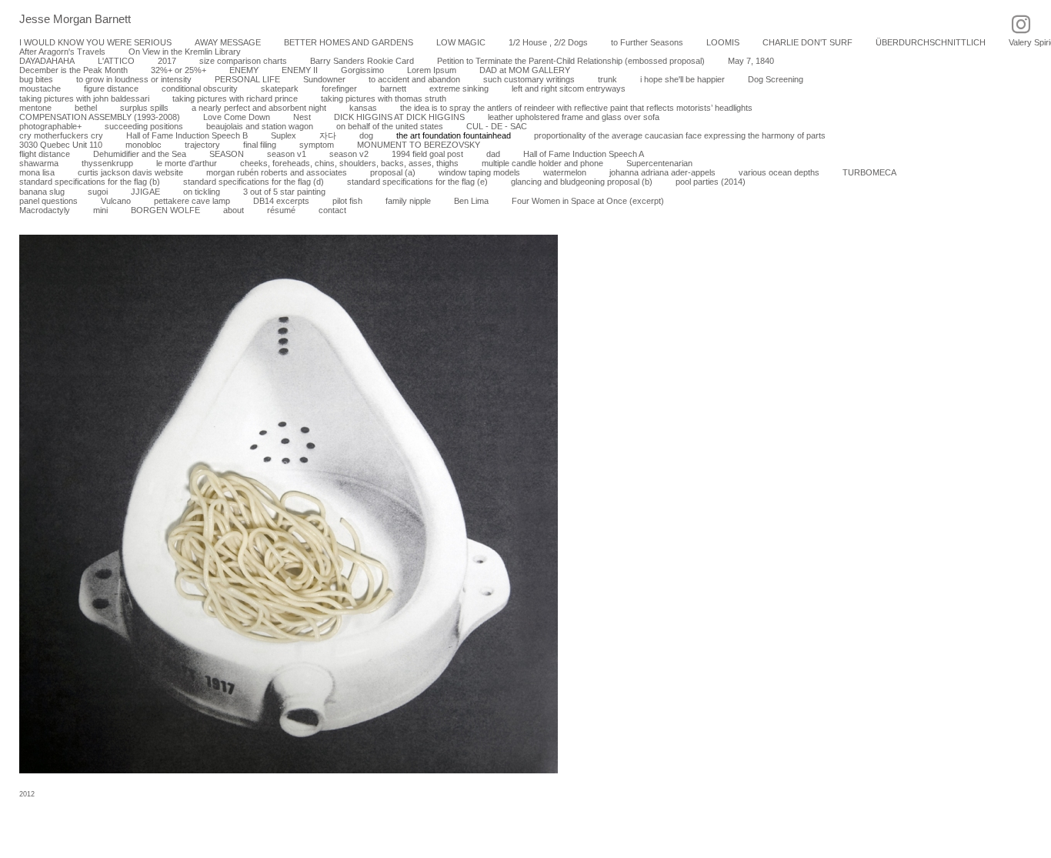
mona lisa (37, 172)
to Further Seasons (647, 42)
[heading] (65, 20)
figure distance (111, 88)
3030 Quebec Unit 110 (60, 144)
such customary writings (529, 79)
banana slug (42, 191)
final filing (259, 144)
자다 (327, 135)
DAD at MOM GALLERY (524, 70)
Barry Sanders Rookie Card (362, 60)
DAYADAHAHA (47, 60)
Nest (302, 117)
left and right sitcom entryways (569, 88)
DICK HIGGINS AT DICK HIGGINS (399, 117)
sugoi (98, 191)
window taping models (479, 172)
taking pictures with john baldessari (84, 98)
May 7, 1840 (751, 60)
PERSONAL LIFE (247, 79)
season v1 (286, 154)
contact (332, 210)
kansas (363, 107)
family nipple (408, 200)
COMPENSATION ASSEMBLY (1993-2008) (99, 117)
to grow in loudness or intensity (134, 79)
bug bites (36, 79)
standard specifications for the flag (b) (89, 181)
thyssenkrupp (107, 163)
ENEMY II (300, 70)
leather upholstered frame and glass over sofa (573, 117)
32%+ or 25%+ (178, 70)
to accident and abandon (414, 79)
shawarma (38, 163)
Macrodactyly (44, 210)
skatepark (280, 88)
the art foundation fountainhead (453, 135)
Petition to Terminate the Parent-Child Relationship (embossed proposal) (571, 60)
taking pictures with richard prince (235, 98)
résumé (281, 210)
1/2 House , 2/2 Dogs (548, 42)
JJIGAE (145, 191)
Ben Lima (471, 200)
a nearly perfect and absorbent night (259, 107)
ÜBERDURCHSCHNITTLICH (931, 42)
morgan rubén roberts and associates (276, 172)
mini (100, 210)
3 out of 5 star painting (284, 191)
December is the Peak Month (73, 70)
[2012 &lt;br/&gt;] (288, 504)
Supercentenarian (659, 163)
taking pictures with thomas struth (383, 98)
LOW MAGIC (460, 42)
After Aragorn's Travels (62, 51)
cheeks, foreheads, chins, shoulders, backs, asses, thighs (349, 163)
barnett (393, 88)
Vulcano (116, 200)
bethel (86, 107)
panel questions (48, 200)
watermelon (564, 172)
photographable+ (50, 126)
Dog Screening (775, 79)
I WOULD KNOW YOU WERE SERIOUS (95, 42)
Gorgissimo (362, 70)
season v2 (349, 154)
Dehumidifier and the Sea (139, 154)
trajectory (202, 144)
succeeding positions (144, 126)
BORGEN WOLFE (165, 210)
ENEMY (244, 70)
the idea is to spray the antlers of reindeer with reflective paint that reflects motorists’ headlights (576, 107)
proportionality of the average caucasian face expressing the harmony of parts (680, 135)
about (233, 210)
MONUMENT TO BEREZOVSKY (418, 144)
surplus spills (144, 107)
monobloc (143, 144)
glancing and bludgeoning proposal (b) (581, 181)
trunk (607, 79)
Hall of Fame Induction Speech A (583, 154)
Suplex (283, 135)
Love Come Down (236, 117)
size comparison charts (243, 60)
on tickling (201, 191)
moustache (40, 88)
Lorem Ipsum (431, 70)
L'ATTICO (116, 60)
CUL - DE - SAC (496, 126)
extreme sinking (459, 88)
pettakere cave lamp (192, 200)
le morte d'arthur (186, 163)
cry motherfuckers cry (61, 135)
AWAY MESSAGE (228, 42)
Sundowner (324, 79)
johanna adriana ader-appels (662, 172)
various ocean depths (779, 172)
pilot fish (347, 200)
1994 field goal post (427, 154)
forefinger (339, 88)
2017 (167, 60)
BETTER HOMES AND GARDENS (348, 42)
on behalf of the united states (389, 126)
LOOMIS (722, 42)
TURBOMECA (869, 172)
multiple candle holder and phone (542, 163)
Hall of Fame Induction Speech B (187, 135)
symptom (316, 144)
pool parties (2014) (711, 181)
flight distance (44, 154)
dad (493, 154)
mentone (35, 107)
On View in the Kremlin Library (184, 51)
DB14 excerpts (281, 200)
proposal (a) (392, 172)
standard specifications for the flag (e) (417, 181)
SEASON (226, 154)
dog (366, 135)
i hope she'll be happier (682, 79)
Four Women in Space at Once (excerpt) (588, 200)
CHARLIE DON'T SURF (807, 42)
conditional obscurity (200, 88)
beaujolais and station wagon (259, 126)
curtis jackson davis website (130, 172)
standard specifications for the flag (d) (253, 181)
